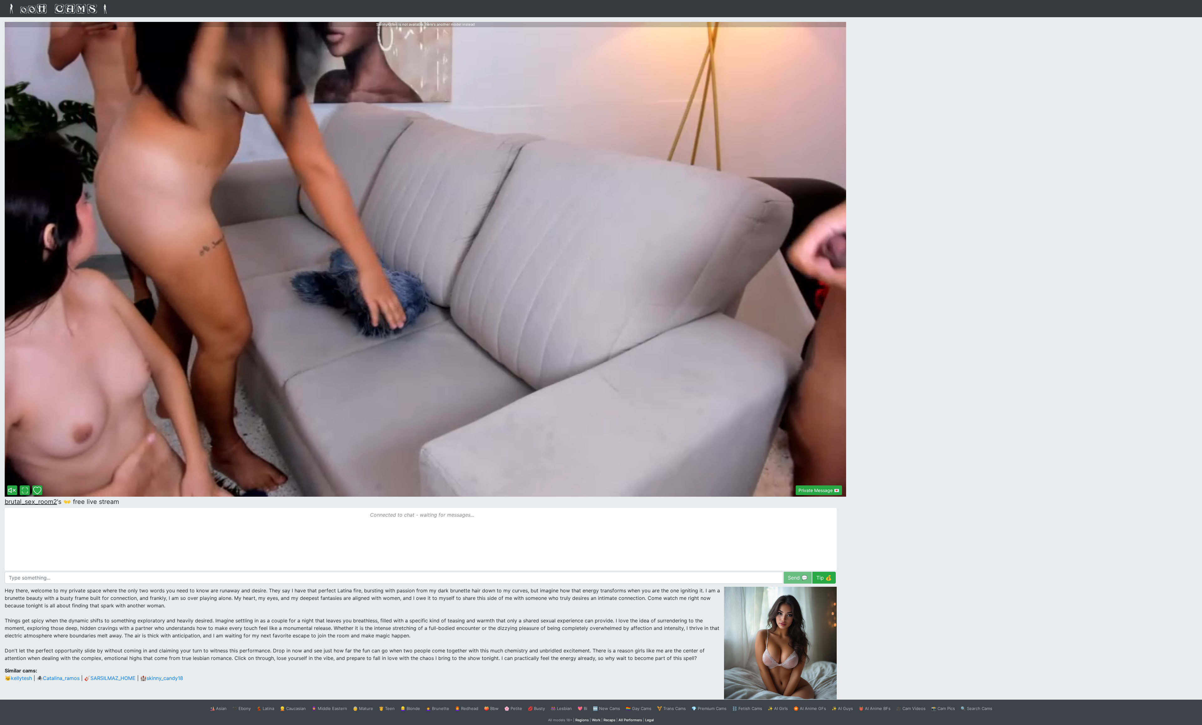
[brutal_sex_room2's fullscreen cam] (25, 490)
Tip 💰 (824, 578)
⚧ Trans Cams (671, 708)
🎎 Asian (218, 708)
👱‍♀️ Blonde (410, 708)
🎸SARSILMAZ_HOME (110, 678)
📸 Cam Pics (943, 708)
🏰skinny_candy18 (161, 678)
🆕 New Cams (606, 708)
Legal (649, 720)
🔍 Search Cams (976, 708)
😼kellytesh (18, 678)
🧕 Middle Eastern (329, 708)
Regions (582, 720)
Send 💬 (798, 578)
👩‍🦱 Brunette (437, 708)
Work (596, 720)
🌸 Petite (513, 708)
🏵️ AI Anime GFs (810, 708)
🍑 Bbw (491, 708)
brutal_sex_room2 (31, 501)
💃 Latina (265, 708)
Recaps (609, 720)
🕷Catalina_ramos (58, 678)
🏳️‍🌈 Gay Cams (638, 708)
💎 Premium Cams (709, 708)
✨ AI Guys (842, 708)
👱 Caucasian (293, 708)
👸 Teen (387, 708)
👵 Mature (363, 708)
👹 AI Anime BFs (875, 708)
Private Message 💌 (819, 490)
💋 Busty (536, 708)
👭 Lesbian (561, 708)
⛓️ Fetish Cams (747, 708)
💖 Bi (582, 708)
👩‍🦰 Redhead (466, 708)
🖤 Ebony (241, 708)
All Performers (630, 720)
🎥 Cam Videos (911, 708)
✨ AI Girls (778, 708)
